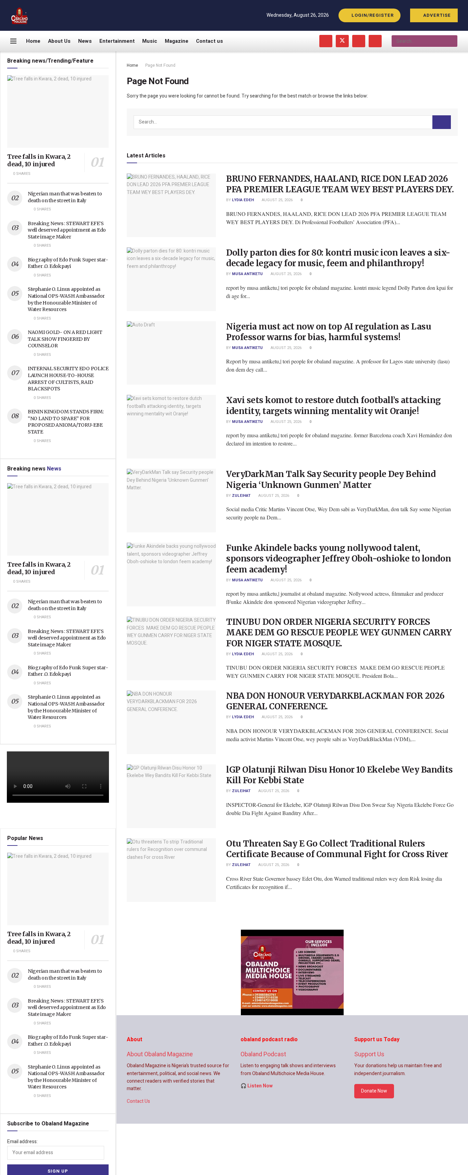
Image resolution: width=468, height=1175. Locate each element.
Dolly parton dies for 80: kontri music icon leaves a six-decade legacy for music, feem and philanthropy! (338, 258)
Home (33, 41)
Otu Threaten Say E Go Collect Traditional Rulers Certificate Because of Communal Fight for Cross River (337, 849)
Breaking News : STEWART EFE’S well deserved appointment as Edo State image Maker (67, 230)
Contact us (209, 41)
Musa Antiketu (247, 274)
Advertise (436, 15)
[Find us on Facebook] (325, 41)
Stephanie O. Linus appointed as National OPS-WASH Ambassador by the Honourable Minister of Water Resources (66, 299)
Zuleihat (241, 496)
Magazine (176, 41)
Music (149, 41)
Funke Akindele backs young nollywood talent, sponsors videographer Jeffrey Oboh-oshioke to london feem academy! (338, 558)
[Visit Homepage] (19, 15)
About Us (59, 41)
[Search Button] (452, 41)
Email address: (22, 1141)
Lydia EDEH (243, 200)
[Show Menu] (13, 41)
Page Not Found (160, 65)
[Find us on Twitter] (342, 41)
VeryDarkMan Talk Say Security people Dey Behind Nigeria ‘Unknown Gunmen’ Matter (330, 479)
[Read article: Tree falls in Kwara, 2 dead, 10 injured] (58, 111)
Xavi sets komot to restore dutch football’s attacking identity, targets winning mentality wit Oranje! (333, 405)
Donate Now (374, 1091)
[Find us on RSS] (375, 41)
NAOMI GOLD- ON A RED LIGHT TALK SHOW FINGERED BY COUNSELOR (65, 339)
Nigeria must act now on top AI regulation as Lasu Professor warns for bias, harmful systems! (328, 332)
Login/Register (372, 15)
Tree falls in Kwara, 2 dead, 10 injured (39, 160)
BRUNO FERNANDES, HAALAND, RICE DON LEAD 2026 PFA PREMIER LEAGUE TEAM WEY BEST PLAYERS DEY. (340, 184)
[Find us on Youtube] (358, 41)
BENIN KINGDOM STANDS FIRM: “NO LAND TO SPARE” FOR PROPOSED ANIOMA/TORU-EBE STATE (66, 422)
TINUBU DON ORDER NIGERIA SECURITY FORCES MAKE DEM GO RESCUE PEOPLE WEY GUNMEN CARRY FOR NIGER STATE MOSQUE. (339, 632)
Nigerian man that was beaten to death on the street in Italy (65, 197)
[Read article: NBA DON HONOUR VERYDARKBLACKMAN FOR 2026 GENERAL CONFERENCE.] (171, 722)
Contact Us (138, 1101)
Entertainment (117, 41)
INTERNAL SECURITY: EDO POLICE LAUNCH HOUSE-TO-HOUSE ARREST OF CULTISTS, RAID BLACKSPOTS (68, 378)
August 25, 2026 (277, 200)
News (85, 41)
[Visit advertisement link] (292, 972)
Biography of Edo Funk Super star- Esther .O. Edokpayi (68, 263)
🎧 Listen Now (257, 1085)
